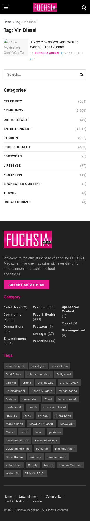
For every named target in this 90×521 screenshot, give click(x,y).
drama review (69, 382)
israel (28, 415)
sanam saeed (57, 457)
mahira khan (14, 424)
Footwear (13, 156)
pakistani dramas (18, 448)
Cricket (11, 382)
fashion (11, 399)
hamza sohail (67, 399)
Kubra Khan (63, 415)
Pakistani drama (46, 440)
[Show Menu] (6, 7)
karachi (43, 415)
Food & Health (17, 147)
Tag (17, 22)
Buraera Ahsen (47, 53)
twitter (48, 465)
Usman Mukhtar (70, 465)
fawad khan (30, 399)
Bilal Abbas (13, 374)
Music (10, 432)
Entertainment (17, 129)
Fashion (11, 138)
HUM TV (12, 415)
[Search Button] (84, 7)
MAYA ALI (67, 424)
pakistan (55, 432)
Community (14, 110)
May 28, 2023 (73, 53)
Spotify (33, 465)
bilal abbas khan (39, 374)
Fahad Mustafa (42, 391)
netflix (25, 432)
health (33, 407)
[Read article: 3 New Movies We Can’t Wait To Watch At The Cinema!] (16, 47)
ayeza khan (60, 366)
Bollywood (64, 374)
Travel (10, 193)
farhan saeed (68, 391)
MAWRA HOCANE (42, 424)
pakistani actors (17, 440)
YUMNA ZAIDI (35, 473)
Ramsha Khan (64, 448)
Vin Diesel (30, 22)
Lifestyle (12, 165)
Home (8, 22)
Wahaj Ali (12, 473)
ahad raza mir (15, 366)
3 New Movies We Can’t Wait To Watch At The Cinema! (54, 44)
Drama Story (16, 119)
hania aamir (14, 407)
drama (27, 382)
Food (48, 399)
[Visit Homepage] (45, 7)
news (39, 432)
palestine (42, 448)
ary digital (38, 366)
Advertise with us (26, 284)
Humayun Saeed (54, 407)
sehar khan (14, 465)
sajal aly (35, 457)
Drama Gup (46, 382)
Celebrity (13, 101)
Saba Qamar (14, 457)
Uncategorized (18, 202)
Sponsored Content (22, 183)
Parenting (13, 174)
